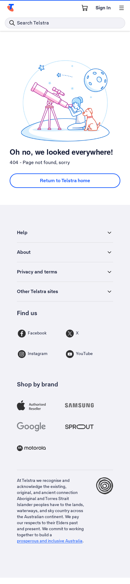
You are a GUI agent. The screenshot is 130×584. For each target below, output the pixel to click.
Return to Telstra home (65, 180)
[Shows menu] (121, 8)
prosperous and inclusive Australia (50, 541)
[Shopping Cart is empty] (84, 8)
